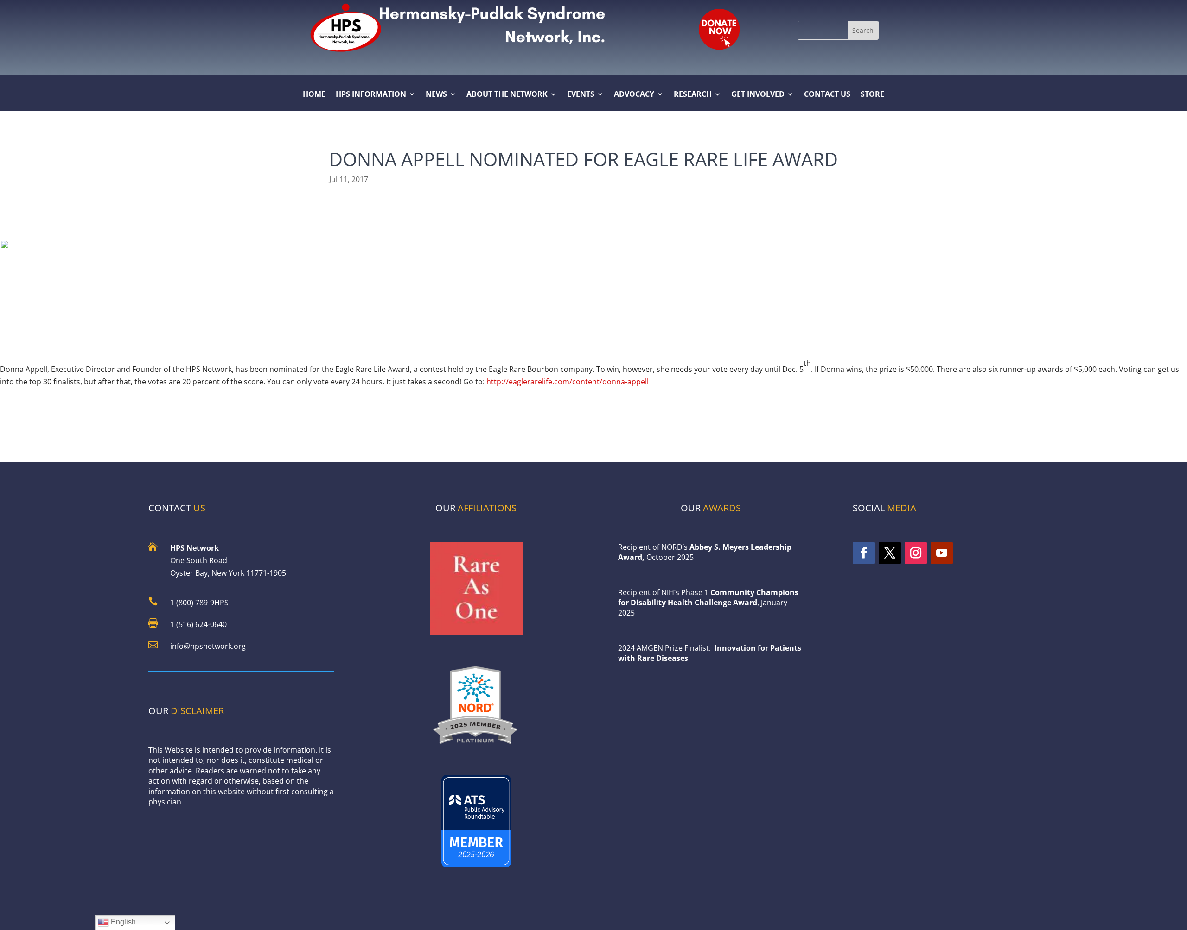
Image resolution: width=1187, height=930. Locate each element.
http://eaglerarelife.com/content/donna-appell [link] (567, 382)
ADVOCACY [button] (634, 95)
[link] (718, 28)
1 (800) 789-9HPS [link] (199, 602)
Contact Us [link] (827, 95)
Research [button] (693, 95)
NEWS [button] (436, 95)
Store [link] (872, 95)
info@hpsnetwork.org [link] (208, 646)
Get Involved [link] (758, 95)
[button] (863, 30)
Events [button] (580, 95)
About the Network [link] (507, 95)
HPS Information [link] (371, 95)
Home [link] (314, 95)
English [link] (122, 922)
